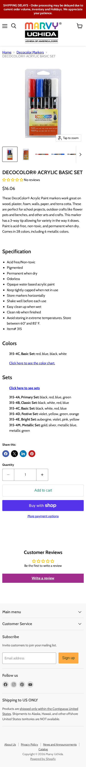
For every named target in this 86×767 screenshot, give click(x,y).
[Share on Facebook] (5, 453)
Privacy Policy (29, 744)
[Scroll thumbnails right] (79, 154)
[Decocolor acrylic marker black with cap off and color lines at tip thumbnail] (74, 154)
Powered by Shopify (43, 759)
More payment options (43, 516)
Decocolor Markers (30, 52)
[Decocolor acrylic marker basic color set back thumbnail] (26, 154)
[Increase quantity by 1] (42, 475)
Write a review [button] (43, 578)
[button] (13, 180)
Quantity (8, 464)
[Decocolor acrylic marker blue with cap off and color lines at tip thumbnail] (58, 154)
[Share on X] (14, 453)
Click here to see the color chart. (32, 363)
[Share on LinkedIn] (23, 453)
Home (6, 52)
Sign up (68, 658)
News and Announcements (60, 744)
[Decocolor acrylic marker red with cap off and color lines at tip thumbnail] (42, 154)
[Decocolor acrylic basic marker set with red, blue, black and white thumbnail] (10, 154)
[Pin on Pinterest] (31, 453)
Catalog (43, 749)
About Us (10, 744)
